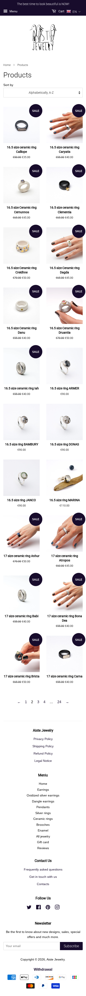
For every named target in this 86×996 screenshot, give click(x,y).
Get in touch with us (43, 876)
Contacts (43, 884)
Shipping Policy (43, 746)
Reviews (43, 848)
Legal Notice (43, 760)
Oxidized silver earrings (43, 795)
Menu (13, 11)
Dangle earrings (43, 801)
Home (7, 65)
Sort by (8, 85)
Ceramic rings (43, 818)
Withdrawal (43, 969)
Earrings (43, 789)
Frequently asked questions (43, 869)
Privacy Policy (43, 739)
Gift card (43, 842)
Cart (61, 11)
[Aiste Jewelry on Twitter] (29, 908)
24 (59, 702)
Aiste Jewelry (56, 959)
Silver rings (43, 813)
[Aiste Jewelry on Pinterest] (47, 908)
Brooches (43, 824)
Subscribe (71, 946)
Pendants (43, 807)
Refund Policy (43, 753)
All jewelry (43, 836)
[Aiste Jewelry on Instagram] (57, 908)
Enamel (43, 830)
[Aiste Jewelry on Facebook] (38, 908)
